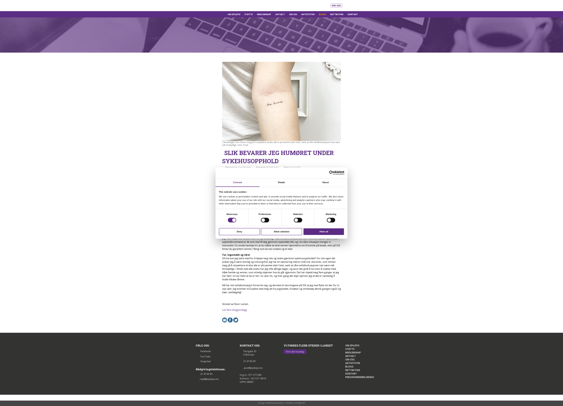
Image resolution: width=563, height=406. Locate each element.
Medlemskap (264, 14)
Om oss (293, 14)
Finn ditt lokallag (295, 351)
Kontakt (353, 14)
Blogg (322, 14)
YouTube (205, 356)
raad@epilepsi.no (209, 379)
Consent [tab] (237, 182)
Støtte (248, 14)
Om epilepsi (234, 14)
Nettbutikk (336, 14)
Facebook (205, 351)
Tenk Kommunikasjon (274, 403)
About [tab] (325, 182)
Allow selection (281, 231)
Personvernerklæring (359, 377)
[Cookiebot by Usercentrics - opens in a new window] (331, 173)
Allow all (323, 231)
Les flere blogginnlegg (234, 309)
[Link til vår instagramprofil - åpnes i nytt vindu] (360, 5)
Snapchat (205, 361)
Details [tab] (281, 182)
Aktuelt (280, 14)
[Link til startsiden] (216, 5)
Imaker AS (300, 403)
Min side (336, 5)
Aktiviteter (308, 14)
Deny (239, 231)
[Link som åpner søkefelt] (363, 14)
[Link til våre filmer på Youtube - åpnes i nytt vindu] (347, 5)
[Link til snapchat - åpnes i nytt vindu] (365, 5)
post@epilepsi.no (253, 368)
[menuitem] (233, 14)
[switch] (265, 220)
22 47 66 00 (206, 374)
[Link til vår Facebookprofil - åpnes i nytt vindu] (354, 5)
